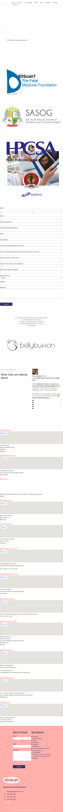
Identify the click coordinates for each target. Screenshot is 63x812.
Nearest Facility (5, 275)
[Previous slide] (6, 55)
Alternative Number (6, 222)
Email (2, 234)
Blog (41, 2)
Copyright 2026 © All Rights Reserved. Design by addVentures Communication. (31, 810)
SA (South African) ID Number (9, 228)
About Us (19, 2)
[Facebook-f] (5, 802)
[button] (2, 332)
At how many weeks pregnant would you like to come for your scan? (19, 251)
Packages (47, 2)
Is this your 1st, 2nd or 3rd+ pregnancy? (11, 263)
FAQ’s (36, 2)
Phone (2, 216)
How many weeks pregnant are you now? (12, 245)
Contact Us (16, 4)
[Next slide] (11, 55)
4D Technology (28, 2)
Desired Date (4, 239)
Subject (2, 281)
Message (3, 287)
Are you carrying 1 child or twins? (9, 257)
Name (2, 208)
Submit (6, 304)
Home (13, 2)
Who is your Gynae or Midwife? (9, 269)
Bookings (54, 2)
